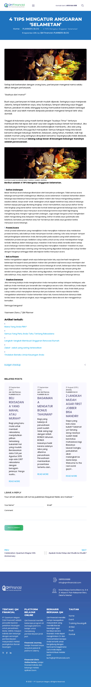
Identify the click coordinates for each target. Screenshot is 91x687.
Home (16, 28)
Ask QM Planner (15, 392)
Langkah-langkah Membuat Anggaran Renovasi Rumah (31, 340)
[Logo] (14, 5)
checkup (16, 364)
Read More (14, 481)
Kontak (72, 634)
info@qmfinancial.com (70, 582)
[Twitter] (3, 653)
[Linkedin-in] (11, 653)
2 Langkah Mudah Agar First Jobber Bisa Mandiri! (74, 406)
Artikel (71, 627)
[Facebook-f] (7, 653)
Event (71, 619)
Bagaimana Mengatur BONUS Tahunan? (45, 406)
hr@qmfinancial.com (59, 657)
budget (8, 364)
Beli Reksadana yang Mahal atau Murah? (16, 408)
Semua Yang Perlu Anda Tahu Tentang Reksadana (29, 333)
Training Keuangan (77, 623)
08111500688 (64, 579)
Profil (71, 630)
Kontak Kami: (66, 5)
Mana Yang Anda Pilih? (15, 326)
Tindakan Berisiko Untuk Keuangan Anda (24, 354)
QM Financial (46, 32)
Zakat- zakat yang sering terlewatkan (23, 347)
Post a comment (14, 527)
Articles (69, 390)
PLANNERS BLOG (31, 28)
